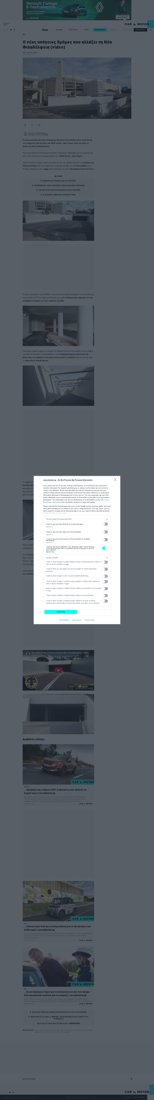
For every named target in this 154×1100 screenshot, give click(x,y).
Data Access (77, 620)
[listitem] (77, 519)
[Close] (116, 480)
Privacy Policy (90, 620)
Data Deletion (64, 620)
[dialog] (77, 550)
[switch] (105, 524)
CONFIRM (61, 612)
